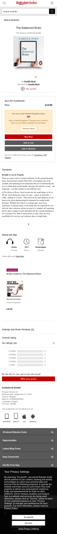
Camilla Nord (30, 81)
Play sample (31, 89)
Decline (28, 523)
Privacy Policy (10, 508)
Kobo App (20, 256)
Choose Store (28, 129)
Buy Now (29, 137)
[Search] (52, 11)
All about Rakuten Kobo (15, 432)
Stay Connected (11, 457)
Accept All (28, 517)
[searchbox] (28, 11)
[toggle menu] (4, 3)
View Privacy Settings (28, 529)
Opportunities (9, 440)
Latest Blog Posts (12, 448)
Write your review (28, 379)
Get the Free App (11, 465)
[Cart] (51, 3)
